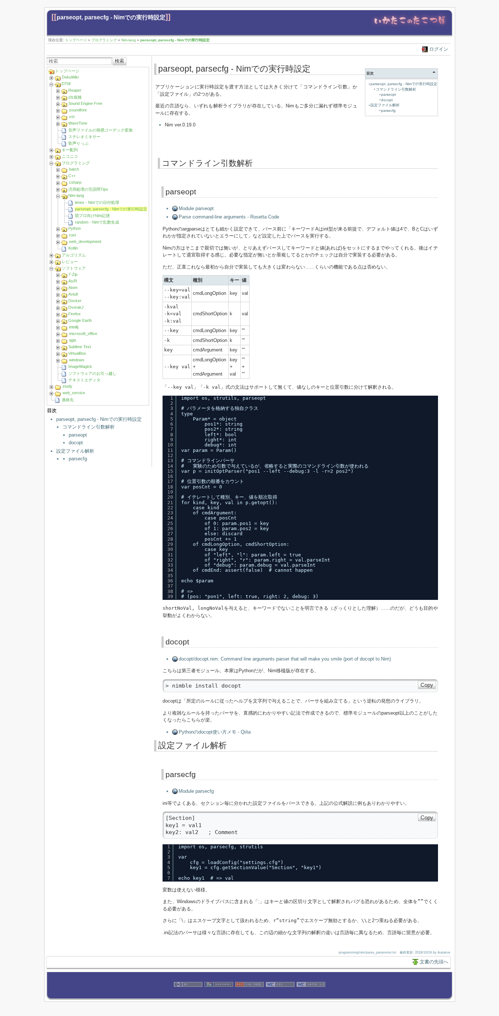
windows (76, 360)
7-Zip (72, 274)
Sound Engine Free (85, 103)
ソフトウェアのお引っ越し (92, 373)
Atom (72, 287)
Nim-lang (128, 40)
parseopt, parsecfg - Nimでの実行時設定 (111, 17)
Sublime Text (79, 347)
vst (72, 116)
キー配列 (70, 150)
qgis (72, 340)
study (67, 386)
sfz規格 (75, 97)
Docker (74, 300)
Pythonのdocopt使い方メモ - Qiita (215, 732)
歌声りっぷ (78, 143)
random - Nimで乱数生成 (97, 222)
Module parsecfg (196, 791)
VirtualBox (77, 353)
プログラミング (104, 40)
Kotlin (73, 248)
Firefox (74, 314)
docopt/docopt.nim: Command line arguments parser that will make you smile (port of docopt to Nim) (285, 659)
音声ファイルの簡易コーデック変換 (100, 130)
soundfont (78, 110)
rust (72, 235)
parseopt (78, 435)
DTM (66, 83)
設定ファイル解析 (75, 451)
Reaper (74, 90)
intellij (73, 327)
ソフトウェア (74, 268)
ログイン (438, 49)
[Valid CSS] (280, 995)
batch (74, 169)
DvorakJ (76, 307)
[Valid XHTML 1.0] (310, 995)
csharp (75, 182)
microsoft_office (83, 333)
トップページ (76, 40)
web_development (85, 241)
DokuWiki (70, 77)
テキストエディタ (84, 380)
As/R (72, 281)
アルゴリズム (74, 255)
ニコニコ (70, 156)
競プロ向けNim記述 (92, 215)
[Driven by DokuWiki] (218, 995)
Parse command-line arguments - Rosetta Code (229, 217)
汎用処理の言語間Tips (88, 189)
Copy (426, 685)
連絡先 (68, 399)
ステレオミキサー (84, 136)
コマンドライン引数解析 (88, 427)
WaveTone (77, 123)
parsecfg (78, 458)
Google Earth (80, 320)
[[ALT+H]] (409, 26)
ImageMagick (80, 366)
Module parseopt (196, 208)
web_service (73, 393)
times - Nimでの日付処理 (97, 202)
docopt (76, 442)
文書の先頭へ (434, 961)
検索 (119, 61)
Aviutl (73, 294)
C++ (72, 176)
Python (74, 228)
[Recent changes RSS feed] (249, 995)
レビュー (70, 261)
